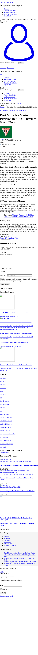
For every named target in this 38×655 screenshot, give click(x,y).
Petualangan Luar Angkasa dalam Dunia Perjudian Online (16, 365)
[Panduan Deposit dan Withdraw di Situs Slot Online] (5, 338)
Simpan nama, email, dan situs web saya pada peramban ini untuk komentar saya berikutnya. (18, 280)
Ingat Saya (5, 589)
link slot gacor (4, 401)
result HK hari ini (5, 440)
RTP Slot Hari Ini (5, 316)
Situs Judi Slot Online (19, 110)
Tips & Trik (14, 316)
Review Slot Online (6, 110)
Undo (2, 572)
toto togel (3, 447)
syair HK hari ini (5, 430)
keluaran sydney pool (6, 444)
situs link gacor (4, 414)
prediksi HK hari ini (6, 424)
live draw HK (4, 437)
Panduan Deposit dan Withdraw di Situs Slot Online (14, 342)
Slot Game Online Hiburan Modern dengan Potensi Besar (15, 322)
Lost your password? (6, 596)
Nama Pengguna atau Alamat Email (11, 580)
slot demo (3, 388)
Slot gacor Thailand (6, 421)
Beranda (2, 107)
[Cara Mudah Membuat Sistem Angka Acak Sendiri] (7, 309)
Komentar (3, 252)
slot (1, 398)
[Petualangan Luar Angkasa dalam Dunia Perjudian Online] (7, 361)
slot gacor (3, 378)
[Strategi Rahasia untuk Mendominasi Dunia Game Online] (19, 329)
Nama (2, 268)
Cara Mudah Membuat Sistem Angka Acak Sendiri (14, 312)
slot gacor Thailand (6, 417)
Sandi (2, 585)
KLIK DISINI (4, 452)
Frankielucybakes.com (7, 2)
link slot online (4, 404)
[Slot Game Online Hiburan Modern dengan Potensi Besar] (5, 318)
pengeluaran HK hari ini (7, 434)
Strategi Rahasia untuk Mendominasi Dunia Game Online (16, 333)
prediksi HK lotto (5, 427)
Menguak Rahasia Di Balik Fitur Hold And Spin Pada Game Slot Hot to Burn (19, 216)
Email (2, 272)
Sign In (19, 103)
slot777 (2, 391)
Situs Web (3, 275)
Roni (1, 139)
